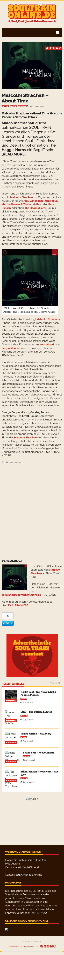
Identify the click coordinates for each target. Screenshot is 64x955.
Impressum (14, 947)
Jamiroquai (51, 200)
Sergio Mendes (11, 348)
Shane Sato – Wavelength (38, 752)
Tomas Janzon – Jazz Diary (35, 733)
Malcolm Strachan (21, 197)
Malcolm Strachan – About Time (25, 98)
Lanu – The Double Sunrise (36, 712)
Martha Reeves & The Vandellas (21, 204)
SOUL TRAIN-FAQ (17, 605)
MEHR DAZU (39, 912)
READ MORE (14, 154)
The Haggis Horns (35, 208)
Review (13, 106)
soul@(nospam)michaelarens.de (21, 594)
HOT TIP (5, 106)
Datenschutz (29, 947)
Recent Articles (13, 684)
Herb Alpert (46, 344)
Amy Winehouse (33, 200)
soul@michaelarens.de (29, 874)
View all (53, 683)
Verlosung (23, 106)
